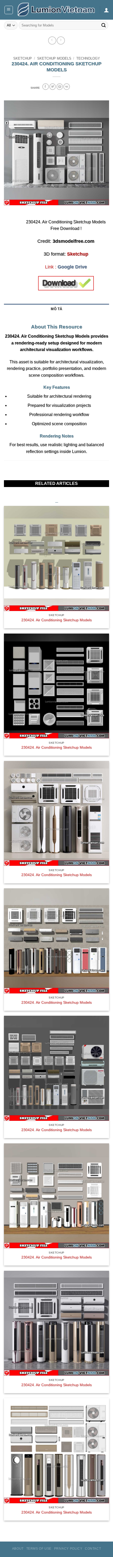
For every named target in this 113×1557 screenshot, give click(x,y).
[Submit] (103, 25)
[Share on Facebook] (45, 86)
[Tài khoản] (106, 10)
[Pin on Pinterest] (59, 86)
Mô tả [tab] (56, 309)
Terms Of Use (39, 1548)
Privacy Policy (68, 1548)
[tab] (56, 317)
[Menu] (8, 10)
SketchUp (22, 58)
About (18, 1548)
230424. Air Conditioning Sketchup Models (56, 620)
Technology (88, 58)
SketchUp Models (54, 58)
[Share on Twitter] (52, 86)
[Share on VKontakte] (66, 86)
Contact (93, 1548)
